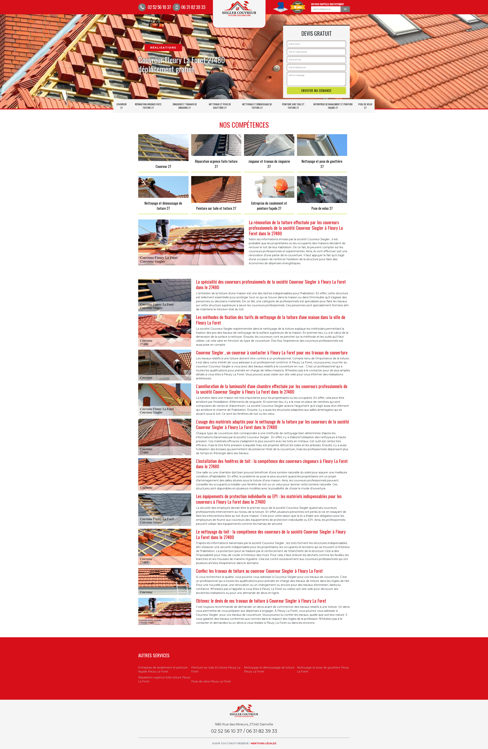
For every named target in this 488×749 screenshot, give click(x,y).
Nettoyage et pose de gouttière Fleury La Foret (323, 669)
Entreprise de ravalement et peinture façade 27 (333, 106)
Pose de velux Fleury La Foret (211, 681)
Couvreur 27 (121, 106)
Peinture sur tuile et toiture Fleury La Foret (215, 669)
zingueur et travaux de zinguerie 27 (185, 106)
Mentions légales (263, 743)
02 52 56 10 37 (159, 6)
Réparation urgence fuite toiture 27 (148, 106)
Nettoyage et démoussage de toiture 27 (257, 106)
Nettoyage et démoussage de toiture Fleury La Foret (269, 669)
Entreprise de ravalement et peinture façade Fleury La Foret (163, 669)
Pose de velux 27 (365, 106)
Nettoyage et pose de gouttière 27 (220, 106)
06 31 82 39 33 (193, 6)
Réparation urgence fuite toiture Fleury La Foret (164, 679)
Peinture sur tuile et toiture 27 (293, 106)
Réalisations (163, 47)
